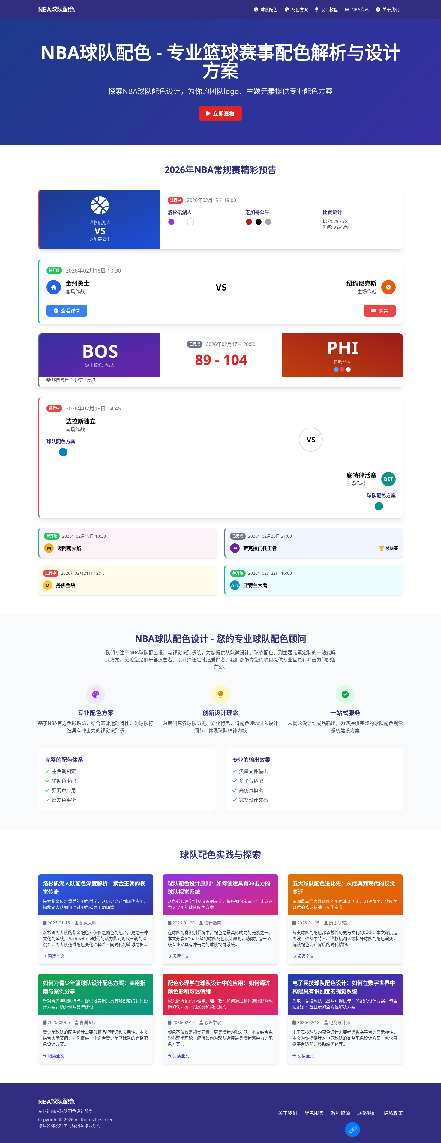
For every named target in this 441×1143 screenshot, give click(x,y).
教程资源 (340, 1113)
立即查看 (224, 113)
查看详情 (70, 310)
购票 (383, 310)
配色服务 (314, 1113)
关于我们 (287, 1113)
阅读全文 (56, 956)
